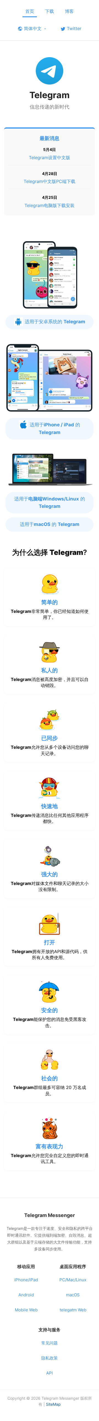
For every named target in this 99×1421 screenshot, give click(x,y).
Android (26, 1294)
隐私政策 (49, 1358)
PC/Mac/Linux (72, 1279)
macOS (73, 1294)
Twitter (74, 28)
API (49, 1373)
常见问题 (49, 1343)
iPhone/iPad (26, 1279)
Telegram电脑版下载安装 (49, 205)
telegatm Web (73, 1309)
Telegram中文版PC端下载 (49, 181)
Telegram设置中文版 (49, 157)
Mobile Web (26, 1309)
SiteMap (53, 1404)
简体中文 (33, 28)
